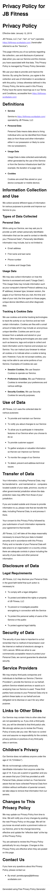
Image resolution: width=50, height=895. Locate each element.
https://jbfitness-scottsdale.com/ (17, 42)
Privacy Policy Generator (34, 66)
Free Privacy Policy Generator (31, 889)
